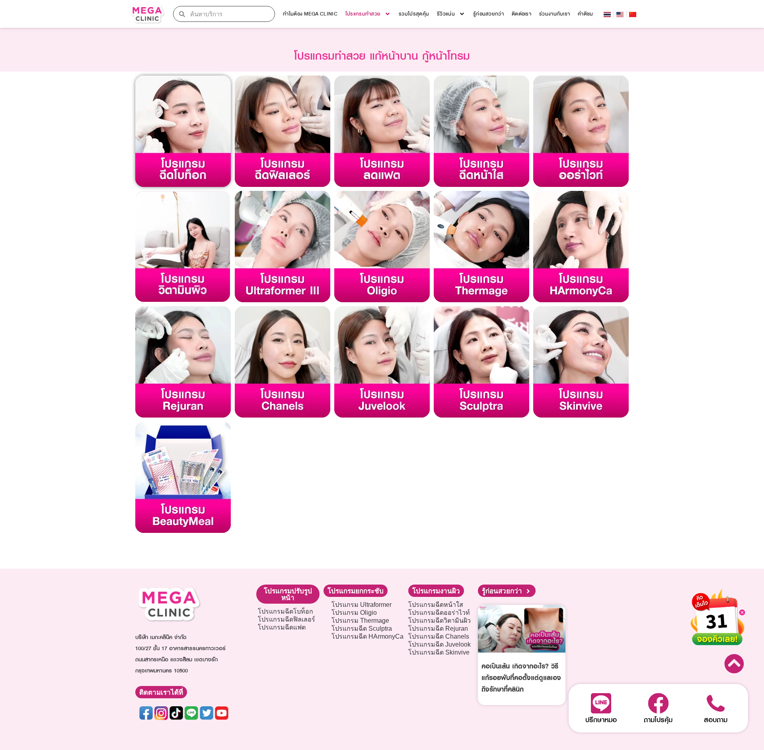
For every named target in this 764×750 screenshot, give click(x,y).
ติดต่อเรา (521, 14)
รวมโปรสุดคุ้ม (414, 14)
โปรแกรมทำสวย (362, 14)
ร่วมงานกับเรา (554, 14)
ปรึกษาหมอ (601, 719)
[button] (288, 594)
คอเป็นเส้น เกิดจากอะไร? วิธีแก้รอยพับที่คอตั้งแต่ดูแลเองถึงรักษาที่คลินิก (521, 677)
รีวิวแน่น (446, 14)
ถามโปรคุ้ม (658, 719)
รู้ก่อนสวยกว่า (488, 14)
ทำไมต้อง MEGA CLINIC (310, 14)
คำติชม (585, 14)
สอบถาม (715, 719)
